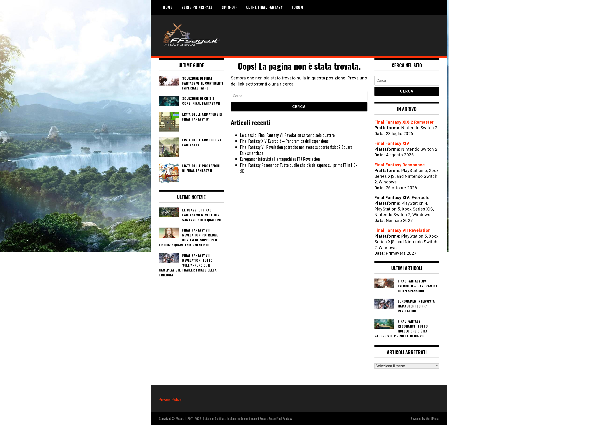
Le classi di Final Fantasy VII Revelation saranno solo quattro (287, 135)
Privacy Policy (170, 399)
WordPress (432, 418)
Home (167, 7)
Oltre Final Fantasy (264, 7)
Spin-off (229, 7)
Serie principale (197, 7)
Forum (297, 7)
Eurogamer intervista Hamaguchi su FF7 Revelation (280, 159)
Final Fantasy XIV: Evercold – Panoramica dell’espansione (284, 141)
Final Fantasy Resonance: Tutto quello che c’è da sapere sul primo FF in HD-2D (298, 168)
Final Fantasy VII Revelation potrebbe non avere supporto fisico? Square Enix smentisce (296, 150)
